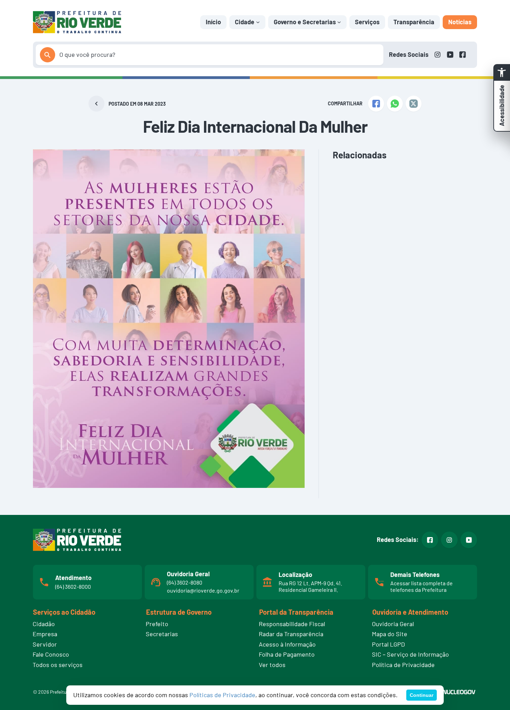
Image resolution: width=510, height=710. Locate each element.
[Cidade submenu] (258, 22)
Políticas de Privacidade (222, 695)
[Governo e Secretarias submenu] (339, 22)
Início (213, 22)
